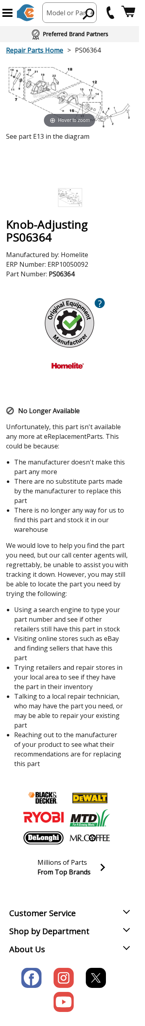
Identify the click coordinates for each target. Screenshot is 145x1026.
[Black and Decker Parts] (43, 798)
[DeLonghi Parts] (43, 838)
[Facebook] (31, 978)
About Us (27, 949)
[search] (88, 14)
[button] (7, 12)
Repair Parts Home (34, 50)
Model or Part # (70, 12)
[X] (96, 978)
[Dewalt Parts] (90, 798)
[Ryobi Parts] (43, 818)
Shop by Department (49, 931)
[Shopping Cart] (128, 12)
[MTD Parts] (90, 818)
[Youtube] (64, 1002)
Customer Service (42, 913)
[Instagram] (64, 978)
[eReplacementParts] (25, 12)
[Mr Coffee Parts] (90, 838)
